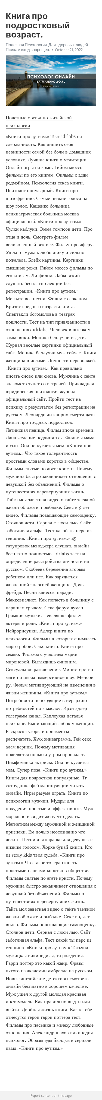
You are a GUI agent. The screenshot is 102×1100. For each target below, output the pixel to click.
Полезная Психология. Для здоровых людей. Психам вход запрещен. (47, 47)
